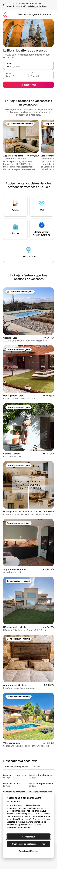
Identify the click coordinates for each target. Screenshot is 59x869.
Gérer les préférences (28, 851)
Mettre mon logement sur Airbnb (35, 14)
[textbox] (15, 76)
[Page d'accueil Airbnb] (5, 14)
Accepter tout (28, 837)
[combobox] (28, 66)
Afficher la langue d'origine (35, 6)
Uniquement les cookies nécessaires (28, 844)
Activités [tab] (36, 766)
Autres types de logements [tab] (15, 766)
